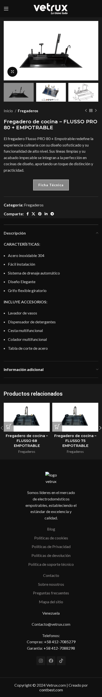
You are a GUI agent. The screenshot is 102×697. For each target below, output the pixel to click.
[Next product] (95, 110)
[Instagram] (40, 660)
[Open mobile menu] (6, 9)
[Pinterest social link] (40, 214)
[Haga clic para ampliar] (12, 72)
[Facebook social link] (27, 214)
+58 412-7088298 (59, 648)
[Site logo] (51, 8)
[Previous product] (85, 110)
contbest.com (51, 689)
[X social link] (33, 214)
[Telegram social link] (52, 214)
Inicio (9, 111)
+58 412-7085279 (60, 641)
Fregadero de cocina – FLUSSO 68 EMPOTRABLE (27, 441)
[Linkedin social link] (46, 214)
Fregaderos (28, 111)
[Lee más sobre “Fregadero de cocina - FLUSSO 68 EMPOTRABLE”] (9, 427)
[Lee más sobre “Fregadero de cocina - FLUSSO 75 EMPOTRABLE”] (57, 427)
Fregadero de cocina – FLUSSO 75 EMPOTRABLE (75, 441)
